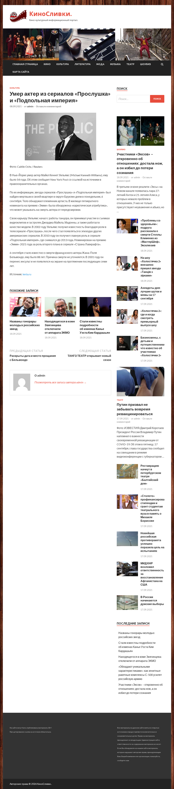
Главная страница (25, 64)
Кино (47, 64)
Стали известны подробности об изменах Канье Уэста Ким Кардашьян (95, 327)
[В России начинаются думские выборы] (127, 608)
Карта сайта (21, 71)
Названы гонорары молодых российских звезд (25, 325)
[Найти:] (140, 99)
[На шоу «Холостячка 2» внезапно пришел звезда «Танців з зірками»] (127, 269)
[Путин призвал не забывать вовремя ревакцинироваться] (140, 397)
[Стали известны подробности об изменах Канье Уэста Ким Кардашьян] (95, 317)
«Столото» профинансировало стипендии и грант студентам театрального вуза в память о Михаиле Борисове (154, 508)
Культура (62, 64)
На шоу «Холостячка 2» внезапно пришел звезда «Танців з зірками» (151, 266)
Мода (100, 64)
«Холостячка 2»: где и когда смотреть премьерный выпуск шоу (151, 317)
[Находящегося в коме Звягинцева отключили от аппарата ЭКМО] (60, 317)
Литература (83, 64)
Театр (130, 64)
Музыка (115, 64)
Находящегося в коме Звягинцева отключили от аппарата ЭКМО (60, 327)
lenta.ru (27, 274)
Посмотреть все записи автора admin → (60, 382)
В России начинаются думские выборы (152, 600)
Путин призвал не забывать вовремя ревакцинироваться (135, 409)
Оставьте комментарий (48, 106)
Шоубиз (145, 64)
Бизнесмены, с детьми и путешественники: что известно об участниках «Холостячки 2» (153, 346)
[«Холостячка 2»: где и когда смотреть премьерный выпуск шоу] (127, 322)
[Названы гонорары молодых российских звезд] (25, 317)
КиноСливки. (50, 14)
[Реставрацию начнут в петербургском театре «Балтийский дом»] (127, 477)
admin (30, 106)
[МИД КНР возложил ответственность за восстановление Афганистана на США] (127, 575)
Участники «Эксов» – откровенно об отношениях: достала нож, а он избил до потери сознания (140, 163)
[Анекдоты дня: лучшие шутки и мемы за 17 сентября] (127, 299)
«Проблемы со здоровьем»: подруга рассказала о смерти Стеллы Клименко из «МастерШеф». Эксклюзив (151, 233)
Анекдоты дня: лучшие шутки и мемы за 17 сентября (151, 293)
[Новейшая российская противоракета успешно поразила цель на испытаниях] (127, 545)
